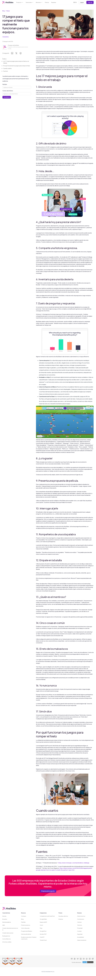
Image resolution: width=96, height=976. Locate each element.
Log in (82, 2)
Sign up (90, 2)
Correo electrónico (7, 90)
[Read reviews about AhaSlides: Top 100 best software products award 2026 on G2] (12, 961)
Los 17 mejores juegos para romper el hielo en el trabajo (16, 62)
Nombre (4, 84)
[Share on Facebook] (20, 53)
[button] (20, 2)
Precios (47, 2)
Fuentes (5, 71)
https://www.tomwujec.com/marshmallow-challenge (73, 863)
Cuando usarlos (7, 68)
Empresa (53, 2)
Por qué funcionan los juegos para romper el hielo (16, 65)
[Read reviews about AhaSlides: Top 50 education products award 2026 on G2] (19, 961)
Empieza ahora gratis (48, 891)
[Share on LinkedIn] (12, 53)
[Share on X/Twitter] (16, 53)
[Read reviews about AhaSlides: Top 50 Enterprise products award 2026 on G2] (5, 961)
